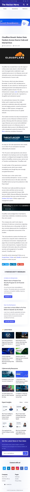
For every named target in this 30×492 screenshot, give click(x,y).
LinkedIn (18, 257)
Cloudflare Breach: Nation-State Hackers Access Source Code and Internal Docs (15, 40)
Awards (16, 478)
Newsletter (15, 8)
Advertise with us (6, 478)
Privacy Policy (18, 480)
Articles (26, 402)
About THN (4, 476)
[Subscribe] (25, 453)
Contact (3, 480)
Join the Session (9, 321)
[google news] (25, 468)
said (16, 92)
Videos (21, 402)
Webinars (24, 8)
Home (4, 8)
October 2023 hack (7, 198)
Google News (5, 257)
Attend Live (8, 296)
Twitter (12, 257)
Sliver (3, 131)
